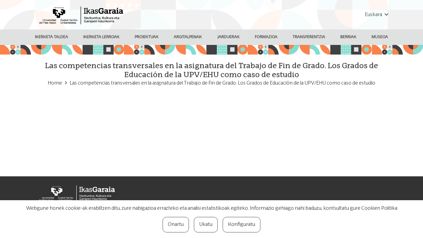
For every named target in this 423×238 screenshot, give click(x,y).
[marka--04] (83, 15)
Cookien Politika (379, 208)
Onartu (176, 224)
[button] (376, 15)
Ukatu (205, 224)
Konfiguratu (241, 224)
